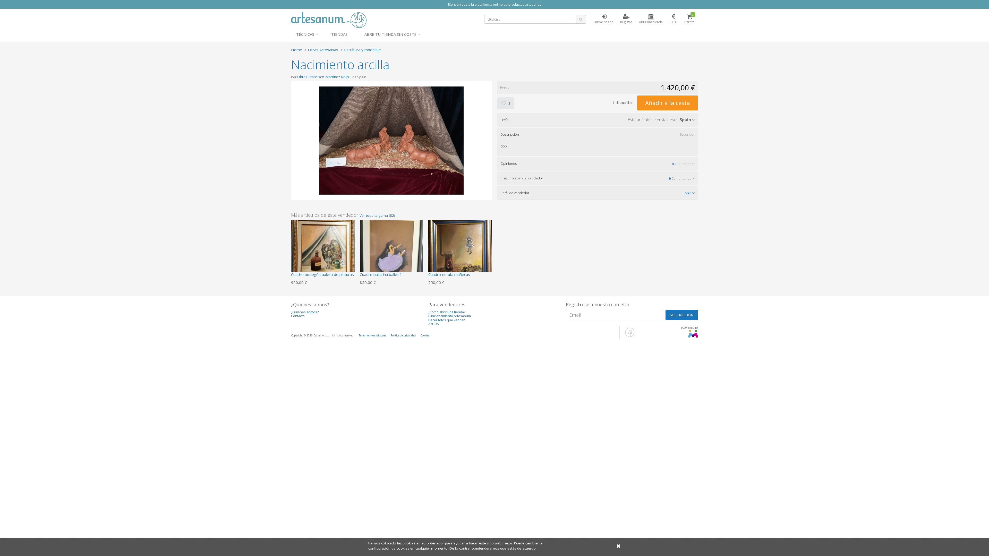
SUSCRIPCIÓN (682, 314)
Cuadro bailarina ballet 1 (381, 274)
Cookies (424, 335)
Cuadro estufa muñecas (449, 274)
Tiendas (339, 34)
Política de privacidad (403, 335)
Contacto (298, 316)
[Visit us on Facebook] (630, 336)
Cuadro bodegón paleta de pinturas (322, 274)
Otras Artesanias (323, 49)
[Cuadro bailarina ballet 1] (391, 251)
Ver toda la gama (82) (377, 215)
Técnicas (305, 34)
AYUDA (433, 324)
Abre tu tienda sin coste (390, 34)
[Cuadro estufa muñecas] (460, 251)
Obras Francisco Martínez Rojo (323, 76)
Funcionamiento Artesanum (449, 316)
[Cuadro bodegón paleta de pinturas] (323, 251)
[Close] (619, 545)
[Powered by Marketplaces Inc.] (693, 336)
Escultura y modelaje (362, 49)
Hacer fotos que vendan (446, 320)
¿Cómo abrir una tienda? (446, 312)
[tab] (597, 119)
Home (296, 49)
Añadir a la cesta (667, 103)
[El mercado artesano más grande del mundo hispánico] (328, 19)
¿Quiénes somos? (305, 312)
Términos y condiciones (372, 335)
